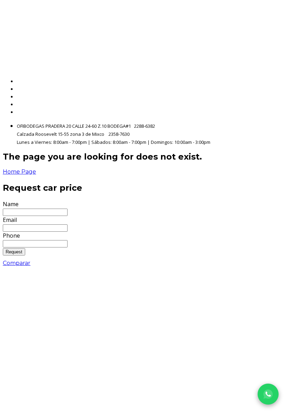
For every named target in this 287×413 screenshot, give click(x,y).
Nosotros (271, 96)
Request (14, 251)
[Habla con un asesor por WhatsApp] (268, 394)
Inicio (277, 81)
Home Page (19, 171)
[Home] (78, 33)
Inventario (269, 89)
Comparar (16, 263)
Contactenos (266, 104)
